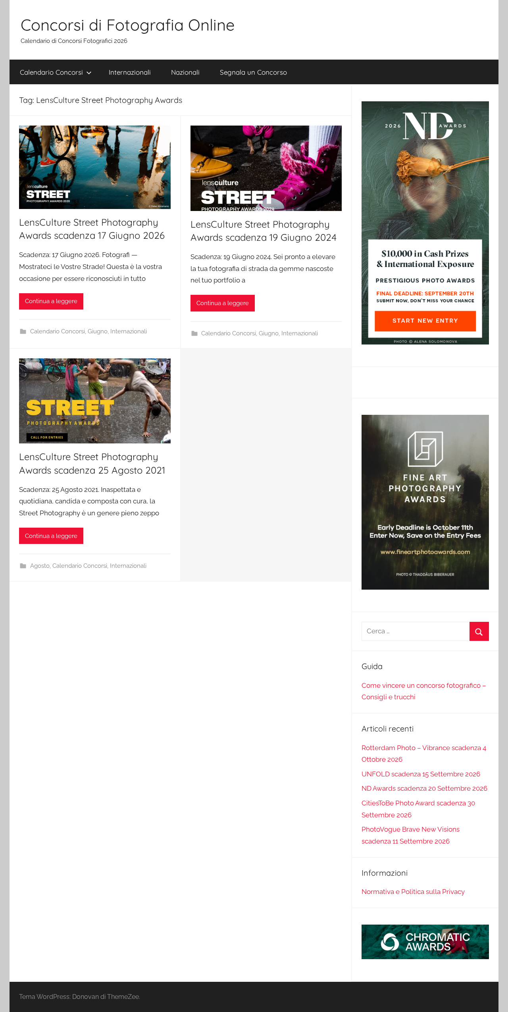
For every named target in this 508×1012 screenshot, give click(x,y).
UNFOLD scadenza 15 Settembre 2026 (421, 774)
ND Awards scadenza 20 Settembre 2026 (424, 788)
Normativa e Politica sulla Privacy (413, 892)
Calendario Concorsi (51, 72)
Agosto (40, 565)
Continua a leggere (51, 301)
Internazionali (130, 72)
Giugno (98, 331)
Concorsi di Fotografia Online (128, 25)
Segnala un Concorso (253, 72)
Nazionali (185, 72)
